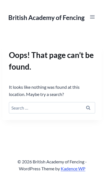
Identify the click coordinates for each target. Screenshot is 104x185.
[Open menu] (92, 16)
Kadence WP (73, 168)
